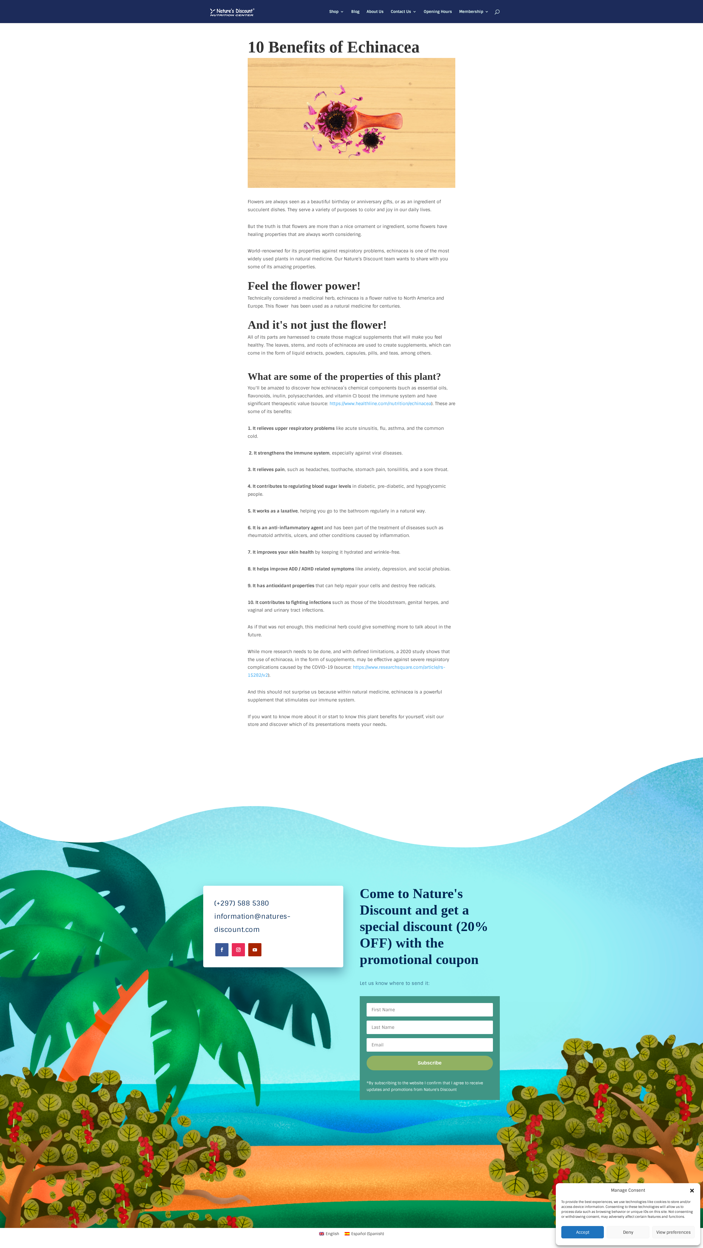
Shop (334, 12)
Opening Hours (438, 12)
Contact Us (401, 12)
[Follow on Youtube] (254, 949)
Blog (355, 12)
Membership (471, 12)
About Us (375, 12)
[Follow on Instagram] (238, 949)
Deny (628, 1232)
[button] (692, 1190)
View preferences (673, 1232)
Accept (582, 1232)
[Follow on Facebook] (221, 949)
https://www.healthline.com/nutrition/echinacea (379, 403)
